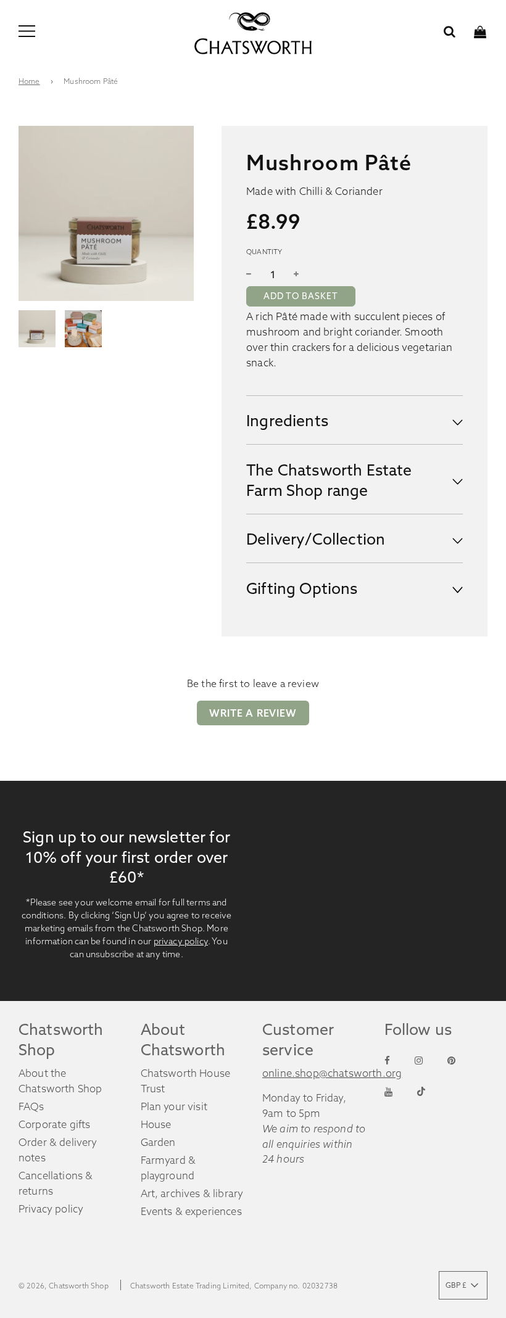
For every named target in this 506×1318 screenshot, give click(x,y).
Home (29, 81)
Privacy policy (51, 1209)
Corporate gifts (55, 1124)
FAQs (31, 1106)
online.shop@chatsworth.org (332, 1073)
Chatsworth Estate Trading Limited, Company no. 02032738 (234, 1285)
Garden (158, 1142)
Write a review (252, 713)
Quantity (264, 251)
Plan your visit (174, 1106)
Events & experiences (191, 1211)
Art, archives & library (192, 1193)
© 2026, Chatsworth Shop (64, 1285)
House (156, 1124)
